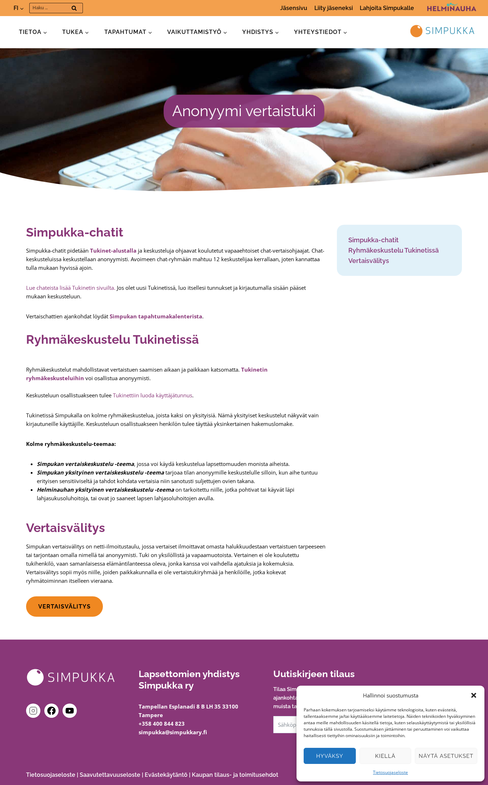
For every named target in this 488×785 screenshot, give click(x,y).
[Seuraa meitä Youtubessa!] (70, 711)
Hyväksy (329, 756)
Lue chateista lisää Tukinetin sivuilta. (70, 287)
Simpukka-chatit (373, 240)
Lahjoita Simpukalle (387, 8)
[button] (473, 695)
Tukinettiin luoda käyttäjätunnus (152, 395)
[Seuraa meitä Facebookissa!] (52, 711)
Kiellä (385, 756)
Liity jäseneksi (333, 8)
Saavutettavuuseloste (110, 774)
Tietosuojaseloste (390, 772)
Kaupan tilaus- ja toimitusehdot (235, 774)
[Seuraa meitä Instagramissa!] (34, 711)
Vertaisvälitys (368, 260)
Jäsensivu (293, 8)
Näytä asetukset (446, 756)
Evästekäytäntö (166, 774)
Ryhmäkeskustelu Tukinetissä (393, 250)
